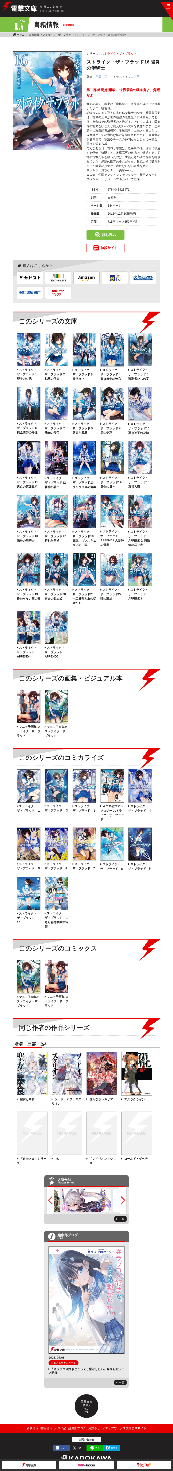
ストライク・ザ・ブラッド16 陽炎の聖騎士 (27, 536)
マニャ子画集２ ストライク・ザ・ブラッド (56, 731)
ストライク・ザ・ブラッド (58, 34)
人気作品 (60, 1428)
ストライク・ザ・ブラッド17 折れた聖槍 (55, 536)
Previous (50, 1200)
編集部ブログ (77, 1428)
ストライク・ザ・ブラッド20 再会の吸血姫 (55, 594)
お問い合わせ (86, 1439)
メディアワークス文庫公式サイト (124, 1428)
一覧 (121, 1219)
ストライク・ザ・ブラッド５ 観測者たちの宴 (140, 374)
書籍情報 (34, 34)
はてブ (114, 1448)
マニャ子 (134, 76)
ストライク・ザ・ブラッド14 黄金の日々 (111, 482)
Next (123, 1200)
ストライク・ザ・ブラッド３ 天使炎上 (83, 374)
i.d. (56, 1158)
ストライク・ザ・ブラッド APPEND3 (138, 594)
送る (97, 1448)
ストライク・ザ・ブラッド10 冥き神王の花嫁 (138, 428)
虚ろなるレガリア (101, 1099)
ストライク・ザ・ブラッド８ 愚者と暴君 (83, 428)
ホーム (20, 34)
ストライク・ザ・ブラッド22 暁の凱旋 (111, 594)
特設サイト (109, 248)
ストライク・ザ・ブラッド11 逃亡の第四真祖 (27, 482)
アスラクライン (134, 1099)
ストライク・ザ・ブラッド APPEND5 (55, 652)
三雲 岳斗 (102, 76)
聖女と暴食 (27, 1099)
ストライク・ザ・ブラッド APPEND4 (27, 652)
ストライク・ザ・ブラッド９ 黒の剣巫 (110, 428)
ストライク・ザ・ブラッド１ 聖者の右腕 (29, 374)
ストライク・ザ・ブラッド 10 (27, 918)
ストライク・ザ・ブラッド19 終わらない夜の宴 (29, 594)
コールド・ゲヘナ (135, 1158)
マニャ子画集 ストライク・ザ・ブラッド (29, 731)
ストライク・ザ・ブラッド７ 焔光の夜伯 (55, 428)
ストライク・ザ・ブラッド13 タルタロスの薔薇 (84, 482)
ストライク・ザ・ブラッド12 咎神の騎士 (55, 482)
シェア (63, 1448)
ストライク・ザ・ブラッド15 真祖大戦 (138, 482)
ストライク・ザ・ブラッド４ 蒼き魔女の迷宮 (112, 374)
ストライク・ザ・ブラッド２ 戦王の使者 (56, 374)
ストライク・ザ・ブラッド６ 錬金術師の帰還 (29, 428)
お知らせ (94, 1428)
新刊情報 (32, 1428)
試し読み (109, 235)
